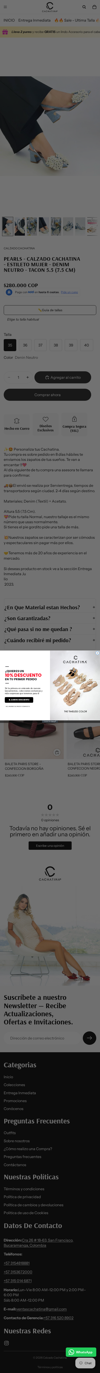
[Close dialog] (97, 653)
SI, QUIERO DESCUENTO (19, 700)
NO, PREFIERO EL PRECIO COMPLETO (18, 706)
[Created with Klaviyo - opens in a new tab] (50, 721)
